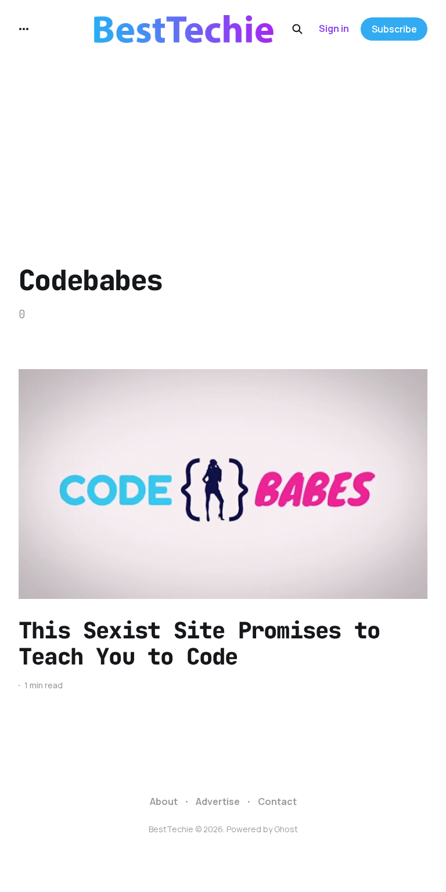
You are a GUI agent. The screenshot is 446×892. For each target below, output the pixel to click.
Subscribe (394, 29)
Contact (277, 801)
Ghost (286, 829)
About (164, 801)
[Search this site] (297, 29)
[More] (24, 29)
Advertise (218, 801)
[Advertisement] (223, 145)
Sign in (334, 28)
